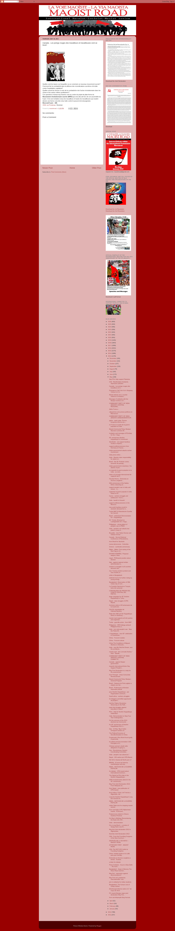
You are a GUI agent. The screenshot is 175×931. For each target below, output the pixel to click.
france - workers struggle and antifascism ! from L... (118, 496)
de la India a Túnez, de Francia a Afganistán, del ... (119, 793)
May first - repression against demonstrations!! (118, 874)
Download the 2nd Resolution (115, 211)
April (111, 901)
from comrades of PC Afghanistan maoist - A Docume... (120, 810)
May (111, 377)
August (112, 369)
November (113, 361)
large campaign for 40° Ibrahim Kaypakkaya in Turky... (119, 597)
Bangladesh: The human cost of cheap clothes (119, 885)
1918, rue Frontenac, (49, 105)
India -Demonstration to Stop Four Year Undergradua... (120, 716)
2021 (110, 335)
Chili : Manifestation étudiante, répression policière (119, 382)
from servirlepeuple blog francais (119, 897)
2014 (110, 353)
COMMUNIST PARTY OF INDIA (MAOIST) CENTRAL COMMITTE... (119, 657)
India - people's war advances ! (119, 754)
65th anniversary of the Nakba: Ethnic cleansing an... (119, 484)
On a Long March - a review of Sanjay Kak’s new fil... (119, 826)
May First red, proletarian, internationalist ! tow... (117, 878)
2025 (110, 324)
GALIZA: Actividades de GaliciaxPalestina (116, 610)
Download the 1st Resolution (115, 209)
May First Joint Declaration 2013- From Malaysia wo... (119, 784)
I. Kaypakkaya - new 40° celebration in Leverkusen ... (120, 634)
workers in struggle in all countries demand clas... (120, 567)
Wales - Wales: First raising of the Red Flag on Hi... (120, 550)
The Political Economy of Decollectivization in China (118, 734)
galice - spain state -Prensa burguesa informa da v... (118, 421)
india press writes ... (115, 455)
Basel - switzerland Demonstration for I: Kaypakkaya (120, 516)
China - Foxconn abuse (116, 640)
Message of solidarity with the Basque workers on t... (118, 399)
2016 (110, 348)
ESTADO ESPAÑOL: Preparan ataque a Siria (119, 554)
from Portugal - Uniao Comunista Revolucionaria (119, 675)
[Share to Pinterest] (77, 109)
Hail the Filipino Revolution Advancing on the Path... (117, 704)
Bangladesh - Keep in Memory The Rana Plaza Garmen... (120, 869)
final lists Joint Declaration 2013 (119, 834)
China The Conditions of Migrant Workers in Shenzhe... (119, 644)
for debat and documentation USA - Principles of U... (120, 742)
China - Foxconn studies (117, 638)
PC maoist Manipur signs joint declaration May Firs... (118, 894)
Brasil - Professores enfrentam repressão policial (119, 688)
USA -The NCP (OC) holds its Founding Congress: (118, 850)
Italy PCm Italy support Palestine (119, 379)
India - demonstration (116, 822)
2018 (110, 343)
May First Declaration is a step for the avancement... (120, 671)
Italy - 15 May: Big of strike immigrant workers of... (117, 729)
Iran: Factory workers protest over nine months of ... (120, 571)
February (113, 906)
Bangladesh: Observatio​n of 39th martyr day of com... (119, 583)
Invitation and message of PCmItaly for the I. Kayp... (120, 434)
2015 (110, 350)
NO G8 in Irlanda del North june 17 (120, 760)
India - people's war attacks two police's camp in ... (119, 529)
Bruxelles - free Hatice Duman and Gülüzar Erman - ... (120, 533)
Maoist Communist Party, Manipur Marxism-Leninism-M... (120, 429)
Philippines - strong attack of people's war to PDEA (118, 525)
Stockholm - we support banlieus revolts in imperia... (119, 442)
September (113, 366)
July (111, 371)
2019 (110, 340)
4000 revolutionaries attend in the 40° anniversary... (120, 780)
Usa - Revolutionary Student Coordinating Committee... (118, 751)
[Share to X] (73, 109)
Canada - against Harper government (117, 662)
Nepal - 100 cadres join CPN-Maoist (120, 757)
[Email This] (69, 109)
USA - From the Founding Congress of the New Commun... (120, 837)
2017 (110, 345)
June (111, 374)
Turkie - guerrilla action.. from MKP (120, 622)
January (112, 909)
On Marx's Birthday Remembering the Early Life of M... (120, 819)
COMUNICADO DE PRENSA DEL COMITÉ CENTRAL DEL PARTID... (119, 592)
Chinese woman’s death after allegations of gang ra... (118, 746)
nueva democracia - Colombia (118, 544)
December (113, 358)
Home (72, 168)
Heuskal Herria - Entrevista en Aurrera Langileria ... (118, 479)
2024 (110, 327)
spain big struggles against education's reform (117, 708)
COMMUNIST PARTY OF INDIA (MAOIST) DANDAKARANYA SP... (120, 417)
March (112, 903)
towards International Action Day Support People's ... (119, 667)
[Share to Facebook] (75, 109)
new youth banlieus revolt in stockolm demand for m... (118, 508)
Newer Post (47, 168)
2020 (110, 337)
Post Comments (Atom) (58, 172)
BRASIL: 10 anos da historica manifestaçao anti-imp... (118, 763)
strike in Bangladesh (115, 575)
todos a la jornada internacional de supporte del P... (120, 475)
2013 (110, 356)
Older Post (96, 168)
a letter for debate (115, 862)
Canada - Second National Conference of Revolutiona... (119, 538)
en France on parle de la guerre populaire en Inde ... (119, 425)
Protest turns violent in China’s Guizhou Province (119, 814)
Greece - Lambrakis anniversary (119, 547)
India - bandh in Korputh (117, 500)
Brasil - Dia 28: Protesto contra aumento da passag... (119, 462)
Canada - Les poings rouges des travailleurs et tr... (119, 387)
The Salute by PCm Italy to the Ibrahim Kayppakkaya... (119, 776)
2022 (110, 332)
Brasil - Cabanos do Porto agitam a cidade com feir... (120, 684)
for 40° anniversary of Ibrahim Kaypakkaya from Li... (118, 725)
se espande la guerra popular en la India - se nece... (120, 471)
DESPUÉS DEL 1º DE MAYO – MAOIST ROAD (119, 841)
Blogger (99, 926)
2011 (109, 915)
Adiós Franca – (114, 409)
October (112, 363)
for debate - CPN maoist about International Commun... (119, 772)
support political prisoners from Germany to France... (119, 447)
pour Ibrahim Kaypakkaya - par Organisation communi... (119, 692)
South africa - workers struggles (119, 696)
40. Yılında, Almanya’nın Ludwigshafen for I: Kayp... (118, 520)
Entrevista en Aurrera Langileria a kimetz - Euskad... (120, 858)
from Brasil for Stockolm (116, 541)
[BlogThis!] (71, 109)
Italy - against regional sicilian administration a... (118, 563)
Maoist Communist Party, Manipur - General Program (120, 679)
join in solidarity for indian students (120, 882)
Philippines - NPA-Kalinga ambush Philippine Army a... (120, 625)
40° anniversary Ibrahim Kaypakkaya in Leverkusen (118, 438)
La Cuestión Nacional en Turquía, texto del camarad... (120, 587)
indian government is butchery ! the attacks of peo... (120, 466)
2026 (110, 321)
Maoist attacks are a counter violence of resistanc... (118, 395)
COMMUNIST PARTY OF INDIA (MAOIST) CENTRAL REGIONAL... (119, 405)
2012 (110, 912)
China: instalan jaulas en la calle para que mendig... (119, 854)
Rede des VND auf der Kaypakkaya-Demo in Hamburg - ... (120, 614)
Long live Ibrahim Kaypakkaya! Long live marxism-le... (120, 797)
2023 (110, 329)
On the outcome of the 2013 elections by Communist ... (118, 721)
